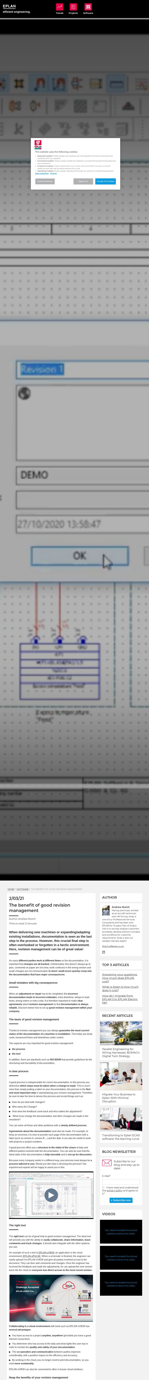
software (88, 13)
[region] (75, 164)
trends (59, 13)
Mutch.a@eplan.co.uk (113, 946)
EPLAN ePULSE (32, 1256)
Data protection (42, 173)
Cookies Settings (45, 181)
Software (23, 889)
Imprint (53, 173)
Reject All (83, 181)
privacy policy (115, 1190)
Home (11, 889)
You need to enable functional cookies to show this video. (121, 1232)
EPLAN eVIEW (46, 1252)
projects (73, 13)
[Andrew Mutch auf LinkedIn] (103, 952)
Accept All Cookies (105, 181)
